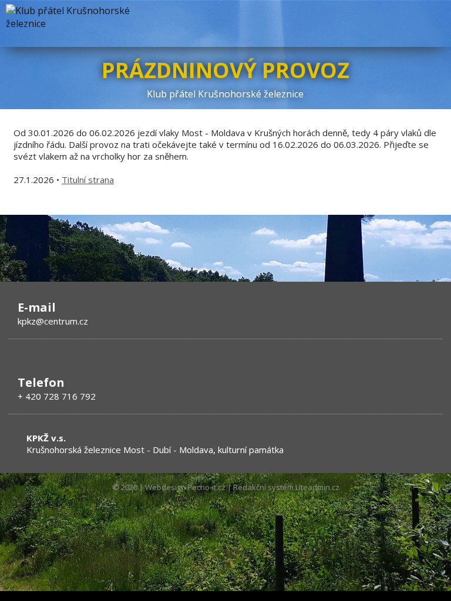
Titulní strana (88, 179)
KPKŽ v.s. (46, 438)
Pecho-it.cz (206, 487)
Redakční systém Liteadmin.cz (286, 487)
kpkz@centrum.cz (53, 321)
